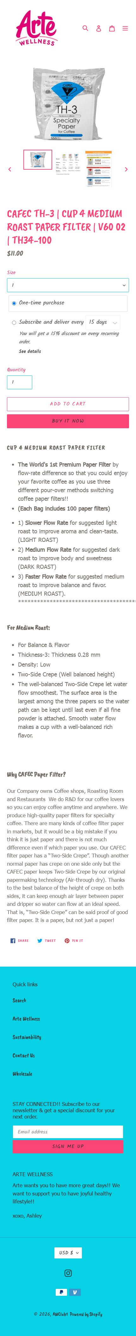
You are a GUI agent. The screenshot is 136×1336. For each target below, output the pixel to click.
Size (11, 273)
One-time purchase (41, 303)
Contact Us (24, 1055)
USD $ (66, 1253)
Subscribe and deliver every (52, 322)
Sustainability (27, 1036)
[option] (38, 159)
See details (30, 351)
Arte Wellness (26, 1018)
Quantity (16, 370)
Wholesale (22, 1073)
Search (19, 1000)
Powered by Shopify (86, 1314)
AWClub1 (60, 1314)
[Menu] (125, 28)
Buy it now (68, 421)
